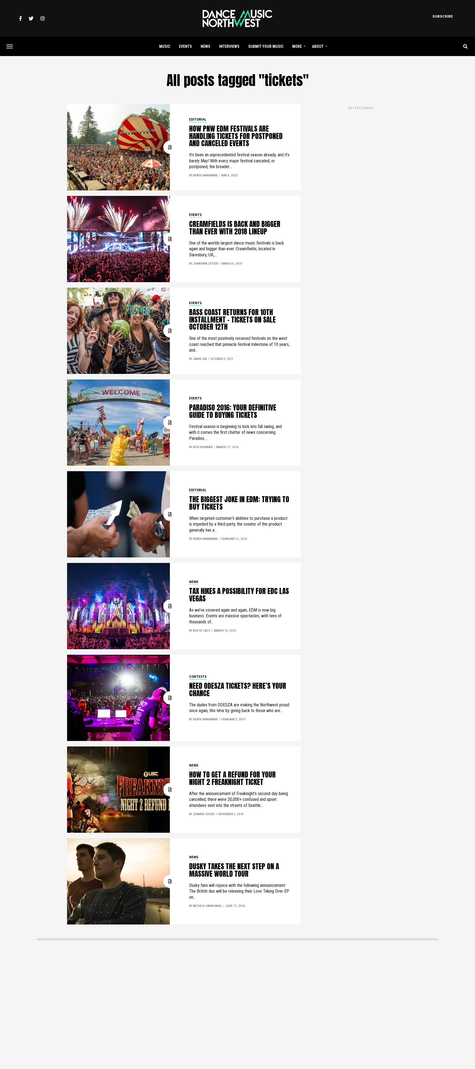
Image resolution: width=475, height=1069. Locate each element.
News (205, 46)
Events (185, 46)
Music (164, 46)
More (297, 46)
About (318, 46)
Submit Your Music (265, 46)
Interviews (229, 46)
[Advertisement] (361, 149)
